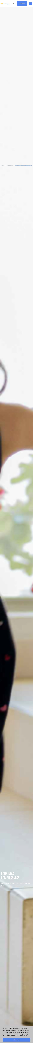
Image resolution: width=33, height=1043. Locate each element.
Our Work (10, 165)
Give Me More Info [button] (22, 1035)
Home (2, 165)
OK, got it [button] (17, 1039)
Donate (22, 3)
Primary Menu (30, 3)
